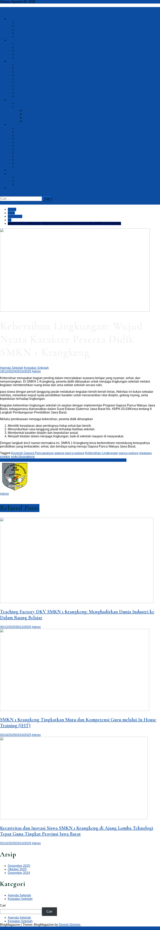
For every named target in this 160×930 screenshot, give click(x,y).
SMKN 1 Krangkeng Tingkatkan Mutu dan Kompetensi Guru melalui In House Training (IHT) (63, 460)
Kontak (13, 188)
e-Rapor (21, 135)
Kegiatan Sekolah (28, 96)
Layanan (14, 124)
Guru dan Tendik (27, 71)
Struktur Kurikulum (28, 64)
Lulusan (13, 173)
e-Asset (21, 145)
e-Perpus (22, 142)
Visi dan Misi (24, 26)
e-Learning (23, 149)
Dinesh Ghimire (69, 924)
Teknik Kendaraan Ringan (34, 43)
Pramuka (29, 110)
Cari (3, 905)
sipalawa (145, 453)
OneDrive (22, 166)
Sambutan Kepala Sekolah (34, 22)
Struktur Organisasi (29, 36)
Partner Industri (26, 75)
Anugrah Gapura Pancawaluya (32, 453)
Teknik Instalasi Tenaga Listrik (36, 50)
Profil (11, 19)
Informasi (14, 61)
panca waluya (128, 453)
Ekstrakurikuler (26, 107)
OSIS (19, 103)
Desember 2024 (19, 872)
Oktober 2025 (17, 869)
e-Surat (21, 159)
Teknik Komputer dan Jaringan (37, 47)
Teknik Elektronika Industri (34, 54)
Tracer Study (24, 177)
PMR (26, 117)
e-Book (21, 152)
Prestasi (21, 92)
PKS (26, 121)
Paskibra (29, 114)
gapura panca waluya (69, 453)
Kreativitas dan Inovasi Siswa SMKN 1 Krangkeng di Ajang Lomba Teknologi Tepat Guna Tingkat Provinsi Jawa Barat (76, 831)
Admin (36, 371)
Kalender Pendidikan (30, 85)
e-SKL (20, 156)
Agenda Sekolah (27, 78)
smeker (5, 456)
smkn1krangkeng (23, 456)
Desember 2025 (19, 865)
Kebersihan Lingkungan (101, 453)
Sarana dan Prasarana (31, 68)
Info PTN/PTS (25, 184)
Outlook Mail (24, 163)
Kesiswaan (15, 100)
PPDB (12, 170)
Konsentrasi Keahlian (23, 40)
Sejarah (21, 29)
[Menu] (1, 12)
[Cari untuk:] (21, 198)
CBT (19, 128)
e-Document (24, 138)
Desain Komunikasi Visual (34, 57)
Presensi (22, 131)
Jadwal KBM (24, 89)
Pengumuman (25, 82)
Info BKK (22, 180)
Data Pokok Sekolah (30, 33)
